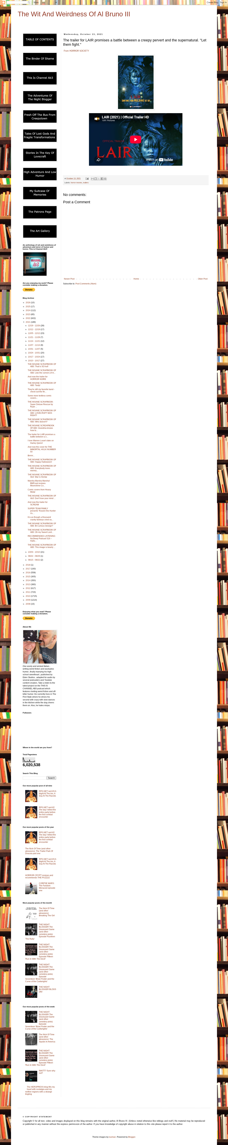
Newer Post (69, 279)
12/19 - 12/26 (34, 325)
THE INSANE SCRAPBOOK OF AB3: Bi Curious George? (42, 524)
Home (136, 279)
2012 (28, 588)
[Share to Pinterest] (105, 178)
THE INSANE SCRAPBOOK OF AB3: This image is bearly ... (42, 546)
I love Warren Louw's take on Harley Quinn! (41, 441)
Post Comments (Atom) (85, 284)
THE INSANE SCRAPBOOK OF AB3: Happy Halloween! (42, 460)
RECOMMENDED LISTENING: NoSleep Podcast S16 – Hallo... (42, 538)
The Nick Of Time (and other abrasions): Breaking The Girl (47, 912)
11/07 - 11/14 (34, 345)
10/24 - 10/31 (34, 353)
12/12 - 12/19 (34, 329)
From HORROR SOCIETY (76, 51)
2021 (28, 322)
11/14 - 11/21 (34, 341)
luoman (112, 1137)
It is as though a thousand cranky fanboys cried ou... (40, 518)
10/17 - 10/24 (34, 357)
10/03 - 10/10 (34, 552)
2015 (28, 576)
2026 (28, 302)
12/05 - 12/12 (34, 333)
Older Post (202, 279)
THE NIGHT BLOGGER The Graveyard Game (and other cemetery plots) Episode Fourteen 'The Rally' (40, 931)
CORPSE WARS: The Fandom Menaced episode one (47, 887)
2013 (28, 584)
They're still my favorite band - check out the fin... (41, 390)
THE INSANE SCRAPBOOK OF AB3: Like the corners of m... (42, 371)
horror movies (76, 183)
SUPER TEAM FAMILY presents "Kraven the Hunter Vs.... (42, 511)
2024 (28, 310)
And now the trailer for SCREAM (38, 503)
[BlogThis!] (95, 178)
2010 (28, 596)
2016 (28, 572)
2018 (28, 565)
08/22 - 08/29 (34, 556)
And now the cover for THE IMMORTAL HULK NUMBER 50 (42, 449)
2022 (28, 318)
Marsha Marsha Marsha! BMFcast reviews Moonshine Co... (39, 483)
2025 (28, 306)
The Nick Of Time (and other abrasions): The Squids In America (47, 1038)
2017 (28, 569)
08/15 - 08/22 (34, 560)
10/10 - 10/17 (34, 360)
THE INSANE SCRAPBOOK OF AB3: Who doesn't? (42, 420)
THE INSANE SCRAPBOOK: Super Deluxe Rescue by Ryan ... (40, 404)
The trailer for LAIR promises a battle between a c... (41, 435)
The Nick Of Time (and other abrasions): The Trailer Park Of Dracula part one (39, 851)
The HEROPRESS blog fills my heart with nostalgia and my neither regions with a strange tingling (40, 1090)
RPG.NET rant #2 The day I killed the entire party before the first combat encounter (47, 812)
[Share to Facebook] (102, 178)
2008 (28, 604)
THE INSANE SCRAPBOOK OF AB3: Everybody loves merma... (42, 468)
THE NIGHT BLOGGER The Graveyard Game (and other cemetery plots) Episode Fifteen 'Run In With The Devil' (39, 951)
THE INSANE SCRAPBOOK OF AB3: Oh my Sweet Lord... (42, 531)
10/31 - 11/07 (34, 349)
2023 (28, 314)
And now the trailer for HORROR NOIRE (38, 377)
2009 (28, 600)
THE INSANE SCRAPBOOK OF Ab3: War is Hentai (42, 475)
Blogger (131, 1137)
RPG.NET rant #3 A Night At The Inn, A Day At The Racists (47, 793)
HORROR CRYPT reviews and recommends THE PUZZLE (39, 876)
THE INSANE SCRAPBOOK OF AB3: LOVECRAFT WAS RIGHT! (42, 413)
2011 (28, 592)
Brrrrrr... (31, 455)
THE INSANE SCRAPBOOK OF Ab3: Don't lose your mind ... (42, 497)
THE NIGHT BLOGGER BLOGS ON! (47, 989)
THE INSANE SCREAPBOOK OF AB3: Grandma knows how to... (41, 428)
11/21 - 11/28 (34, 337)
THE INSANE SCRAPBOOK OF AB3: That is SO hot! (42, 365)
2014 (28, 580)
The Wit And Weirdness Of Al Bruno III (74, 14)
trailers (86, 183)
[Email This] (92, 178)
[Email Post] (87, 178)
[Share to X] (98, 178)
